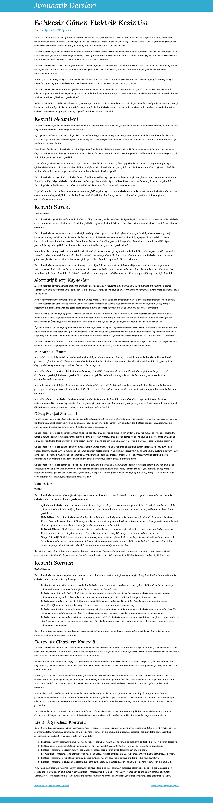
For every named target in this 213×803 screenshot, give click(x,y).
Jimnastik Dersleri (65, 5)
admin (68, 30)
